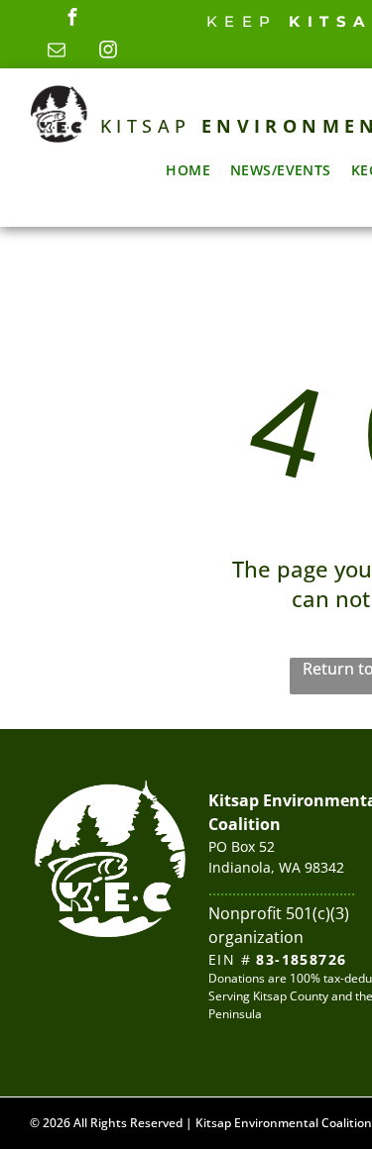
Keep (242, 21)
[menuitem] (188, 170)
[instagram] (108, 52)
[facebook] (72, 19)
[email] (56, 52)
